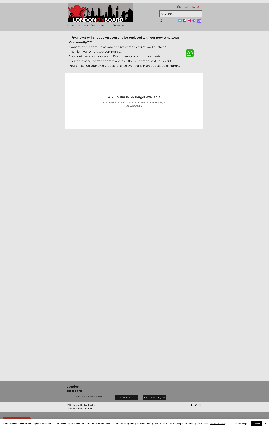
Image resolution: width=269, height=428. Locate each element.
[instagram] (199, 405)
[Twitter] (180, 20)
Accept (257, 423)
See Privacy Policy (218, 423)
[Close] (265, 423)
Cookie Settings (240, 423)
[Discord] (193, 20)
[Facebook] (184, 20)
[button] (161, 20)
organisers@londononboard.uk (86, 396)
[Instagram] (189, 20)
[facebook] (191, 405)
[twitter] (195, 405)
